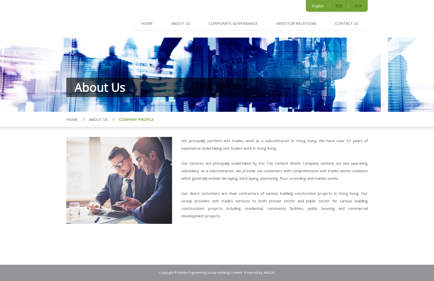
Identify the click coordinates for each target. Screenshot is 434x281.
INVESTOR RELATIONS (296, 23)
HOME (147, 23)
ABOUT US (180, 23)
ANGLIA (269, 272)
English (318, 5)
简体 (358, 5)
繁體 (339, 5)
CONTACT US (346, 23)
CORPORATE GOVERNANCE (233, 23)
